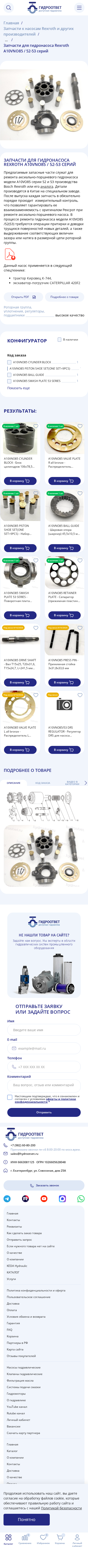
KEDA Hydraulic (17, 1266)
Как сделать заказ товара (24, 1233)
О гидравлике (16, 1400)
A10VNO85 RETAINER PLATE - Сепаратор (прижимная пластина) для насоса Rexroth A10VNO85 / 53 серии (64, 597)
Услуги (11, 1279)
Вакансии (13, 1426)
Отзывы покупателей (21, 1356)
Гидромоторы (16, 1394)
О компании (15, 1259)
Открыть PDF (20, 297)
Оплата (12, 1310)
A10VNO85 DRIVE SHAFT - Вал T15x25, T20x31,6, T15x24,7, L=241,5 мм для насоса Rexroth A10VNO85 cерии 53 (20, 664)
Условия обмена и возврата (26, 1317)
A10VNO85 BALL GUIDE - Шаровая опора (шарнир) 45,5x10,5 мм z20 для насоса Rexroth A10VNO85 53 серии (64, 530)
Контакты (13, 1220)
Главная (12, 1213)
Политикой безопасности (61, 1508)
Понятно (26, 1519)
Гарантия (13, 1323)
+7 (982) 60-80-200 (23, 1145)
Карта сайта (15, 1349)
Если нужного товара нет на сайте (31, 1246)
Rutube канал (16, 1413)
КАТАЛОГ (13, 1272)
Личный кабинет (18, 1420)
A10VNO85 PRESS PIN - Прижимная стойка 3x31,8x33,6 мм (63, 664)
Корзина (13, 1336)
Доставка (13, 1303)
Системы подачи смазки (24, 1387)
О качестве (14, 1253)
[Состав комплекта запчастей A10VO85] (9, 254)
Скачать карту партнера (23, 1433)
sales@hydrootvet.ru (24, 1154)
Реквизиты (14, 1226)
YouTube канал (17, 1407)
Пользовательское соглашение (28, 1297)
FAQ (9, 1330)
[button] (85, 783)
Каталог (12, 1451)
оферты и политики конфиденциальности (45, 1100)
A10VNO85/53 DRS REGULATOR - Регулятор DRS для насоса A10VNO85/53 (64, 731)
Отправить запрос (19, 1240)
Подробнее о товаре (64, 297)
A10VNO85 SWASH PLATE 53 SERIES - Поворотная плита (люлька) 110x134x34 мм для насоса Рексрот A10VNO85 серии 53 (20, 597)
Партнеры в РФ (17, 1343)
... (6, 40)
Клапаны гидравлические (24, 1374)
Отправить (44, 1112)
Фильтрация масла (20, 1380)
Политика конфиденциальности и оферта (36, 1290)
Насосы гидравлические (24, 1367)
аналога (46, 186)
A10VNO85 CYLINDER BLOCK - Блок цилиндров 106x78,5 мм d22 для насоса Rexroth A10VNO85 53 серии (18, 463)
